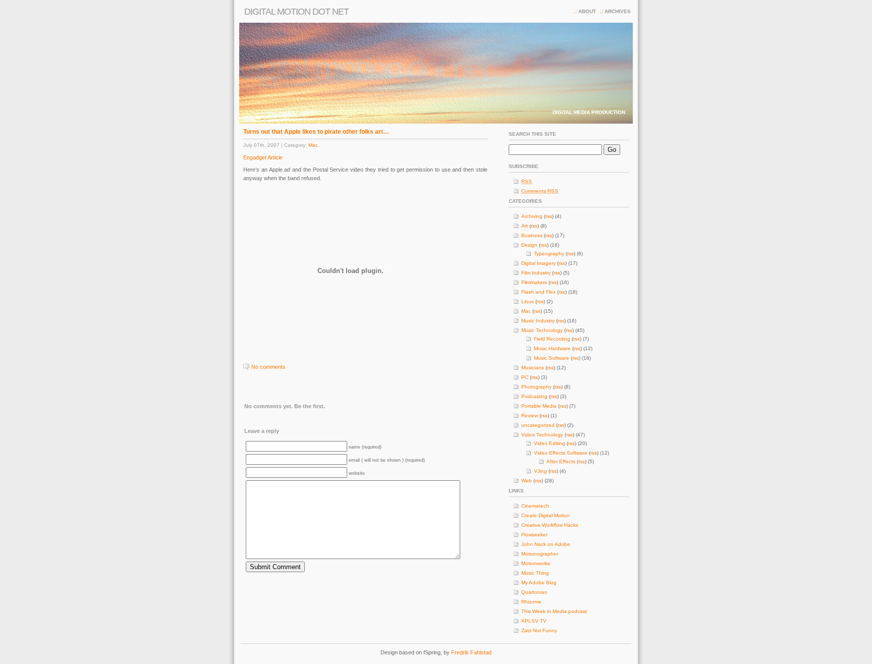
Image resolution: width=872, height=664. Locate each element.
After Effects (561, 461)
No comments (268, 367)
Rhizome (531, 601)
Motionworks (535, 563)
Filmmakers (534, 282)
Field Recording (552, 339)
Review (529, 415)
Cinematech (535, 506)
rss (549, 216)
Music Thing (535, 573)
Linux (527, 301)
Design (529, 245)
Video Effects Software (560, 453)
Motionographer (539, 554)
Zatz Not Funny (539, 630)
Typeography (549, 253)
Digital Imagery (538, 263)
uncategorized (538, 425)
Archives (618, 11)
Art (524, 226)
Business (531, 235)
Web (526, 480)
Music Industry (538, 320)
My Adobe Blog (539, 582)
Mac (313, 145)
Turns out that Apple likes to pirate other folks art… (316, 131)
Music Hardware (552, 348)
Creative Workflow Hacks (549, 525)
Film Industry (536, 272)
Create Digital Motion (545, 515)
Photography (536, 387)
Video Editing (549, 443)
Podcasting (534, 396)
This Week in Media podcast (554, 611)
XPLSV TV (534, 621)
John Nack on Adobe (545, 544)
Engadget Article (263, 157)
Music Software (551, 358)
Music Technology (542, 330)
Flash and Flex (538, 292)
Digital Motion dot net (296, 12)
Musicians (532, 367)
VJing (540, 471)
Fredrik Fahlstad (471, 652)
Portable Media (539, 406)
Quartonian (534, 592)
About (587, 11)
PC (524, 377)
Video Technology (542, 434)
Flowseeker (534, 534)
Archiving (531, 216)
